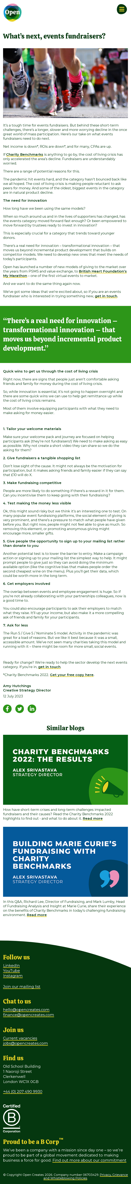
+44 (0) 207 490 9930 (22, 1091)
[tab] (7, 708)
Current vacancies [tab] (20, 1038)
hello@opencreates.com (26, 1009)
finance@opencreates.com (28, 1015)
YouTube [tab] (11, 970)
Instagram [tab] (13, 975)
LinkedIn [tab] (11, 965)
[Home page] (13, 12)
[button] (102, 1165)
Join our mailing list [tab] (21, 986)
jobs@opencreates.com (25, 1043)
